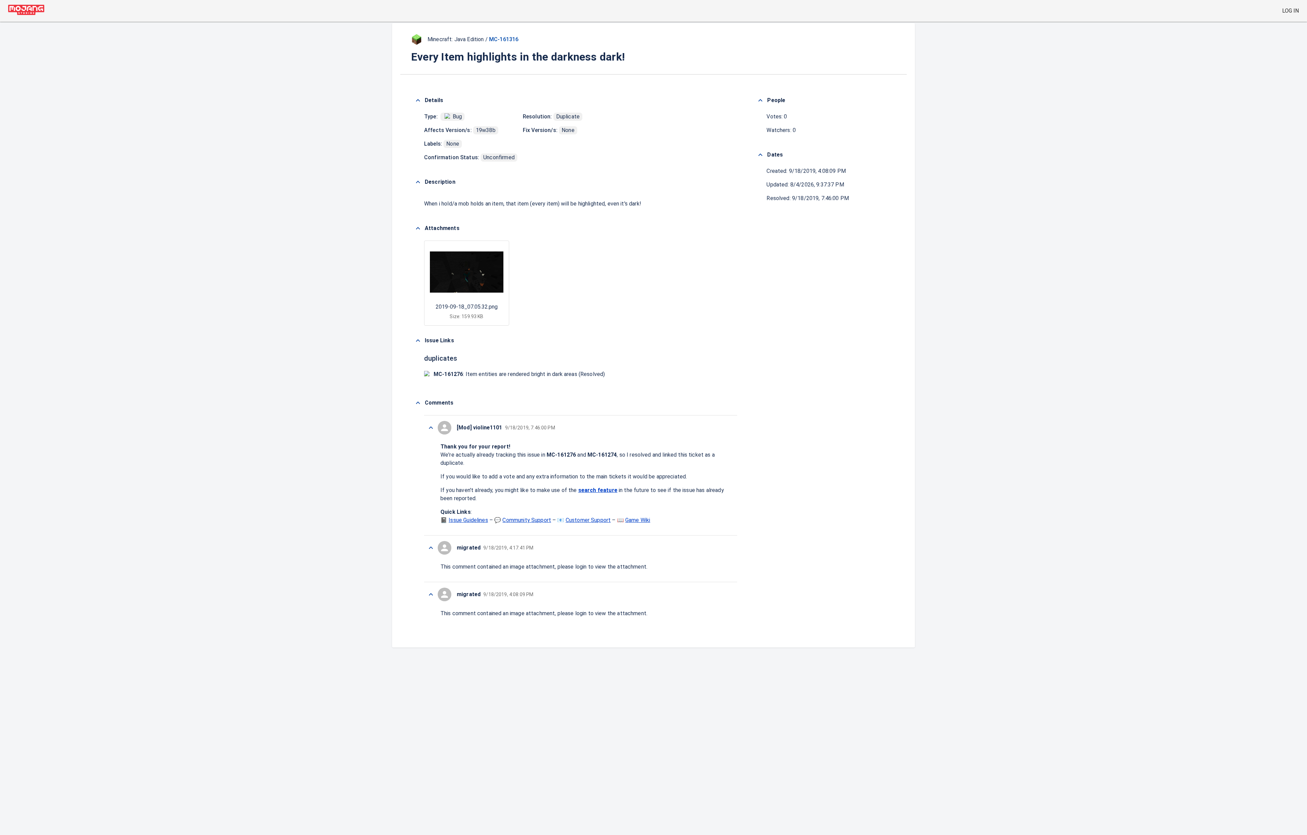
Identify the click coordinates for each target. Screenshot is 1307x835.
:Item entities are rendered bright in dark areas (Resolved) (519, 374)
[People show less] (760, 100)
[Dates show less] (760, 155)
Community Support (526, 520)
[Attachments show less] (418, 228)
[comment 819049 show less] (431, 548)
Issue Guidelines (468, 520)
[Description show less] (418, 182)
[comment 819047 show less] (431, 594)
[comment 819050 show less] (431, 428)
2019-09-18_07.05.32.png (467, 307)
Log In (1290, 10)
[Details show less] (418, 100)
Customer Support (588, 520)
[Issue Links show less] (418, 340)
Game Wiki (637, 520)
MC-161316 (503, 39)
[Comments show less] (418, 403)
